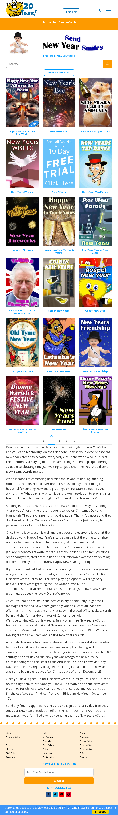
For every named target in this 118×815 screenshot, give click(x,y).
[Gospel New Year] (95, 282)
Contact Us (85, 737)
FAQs (82, 753)
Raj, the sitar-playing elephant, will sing (66, 579)
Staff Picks (11, 753)
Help (45, 733)
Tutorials (47, 741)
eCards (9, 733)
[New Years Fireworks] (22, 221)
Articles (46, 749)
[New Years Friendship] (95, 343)
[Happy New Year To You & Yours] (59, 221)
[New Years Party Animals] (95, 103)
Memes (9, 749)
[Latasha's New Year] (59, 343)
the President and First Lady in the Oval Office (58, 610)
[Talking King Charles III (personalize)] (22, 282)
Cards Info (11, 757)
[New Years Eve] (59, 103)
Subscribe (59, 780)
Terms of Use (86, 745)
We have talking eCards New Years (30, 620)
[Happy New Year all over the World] (22, 103)
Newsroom (48, 753)
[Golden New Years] (59, 282)
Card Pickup (48, 745)
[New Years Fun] (59, 400)
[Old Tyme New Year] (22, 343)
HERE (69, 807)
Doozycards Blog (13, 737)
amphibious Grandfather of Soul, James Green (38, 589)
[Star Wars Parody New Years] (95, 221)
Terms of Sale (86, 749)
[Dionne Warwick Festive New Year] (22, 400)
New (8, 741)
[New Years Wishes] (22, 163)
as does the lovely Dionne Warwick (45, 593)
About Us (84, 733)
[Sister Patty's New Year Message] (95, 400)
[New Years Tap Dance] (95, 163)
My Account (48, 737)
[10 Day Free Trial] (59, 163)
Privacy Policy (86, 741)
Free (8, 745)
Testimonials (49, 757)
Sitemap (83, 757)
